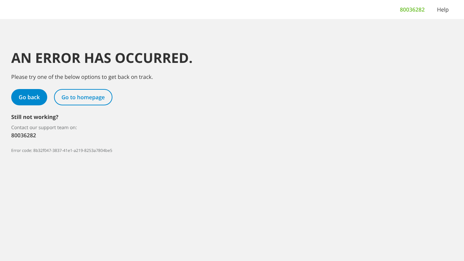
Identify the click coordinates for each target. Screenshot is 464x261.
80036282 (412, 9)
